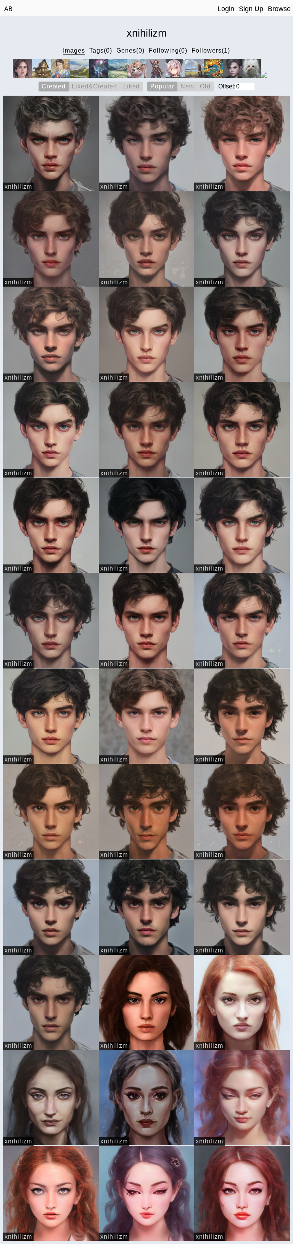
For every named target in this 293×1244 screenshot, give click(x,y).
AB (8, 9)
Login (225, 9)
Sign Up (251, 9)
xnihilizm (18, 186)
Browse (279, 9)
